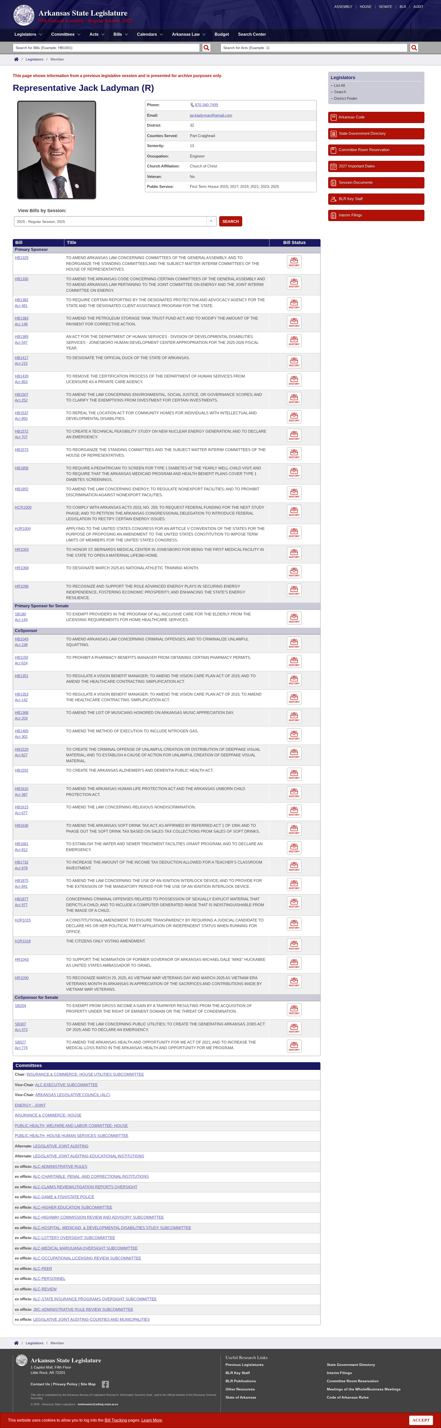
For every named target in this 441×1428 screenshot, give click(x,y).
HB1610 (21, 788)
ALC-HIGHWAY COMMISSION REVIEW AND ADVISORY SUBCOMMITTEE (98, 1217)
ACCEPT (421, 1420)
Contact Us (40, 1384)
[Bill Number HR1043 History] (295, 963)
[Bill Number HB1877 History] (295, 903)
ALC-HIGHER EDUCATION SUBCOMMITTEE (72, 1207)
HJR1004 (23, 528)
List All (339, 85)
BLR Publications (241, 1381)
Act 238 (21, 645)
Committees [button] (63, 34)
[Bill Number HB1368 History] (295, 717)
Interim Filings (339, 1373)
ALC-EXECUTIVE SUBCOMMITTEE (66, 1085)
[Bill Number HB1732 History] (295, 866)
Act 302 (21, 736)
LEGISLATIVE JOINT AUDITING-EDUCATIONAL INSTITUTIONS (88, 1156)
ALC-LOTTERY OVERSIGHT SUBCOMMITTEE (74, 1238)
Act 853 (21, 382)
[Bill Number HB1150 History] (295, 661)
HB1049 (21, 639)
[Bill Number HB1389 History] (295, 340)
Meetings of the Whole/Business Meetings (364, 1389)
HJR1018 (23, 941)
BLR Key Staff (238, 1373)
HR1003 (22, 549)
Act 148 (21, 324)
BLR (403, 7)
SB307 (20, 1024)
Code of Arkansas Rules (348, 1397)
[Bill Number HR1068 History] (295, 572)
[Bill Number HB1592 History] (295, 774)
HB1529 (21, 749)
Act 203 (21, 718)
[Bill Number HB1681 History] (295, 848)
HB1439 (21, 376)
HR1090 (22, 978)
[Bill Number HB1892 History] (295, 493)
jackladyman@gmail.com (211, 115)
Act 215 (21, 363)
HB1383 (21, 318)
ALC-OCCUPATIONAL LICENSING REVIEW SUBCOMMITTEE (87, 1258)
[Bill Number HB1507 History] (295, 398)
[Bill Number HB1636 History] (295, 829)
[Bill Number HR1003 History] (295, 553)
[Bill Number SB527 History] (295, 1046)
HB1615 (21, 807)
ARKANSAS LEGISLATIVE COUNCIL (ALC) (72, 1095)
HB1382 (21, 300)
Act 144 (21, 620)
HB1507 (21, 394)
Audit (418, 7)
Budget (222, 34)
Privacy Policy (65, 1384)
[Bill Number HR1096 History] (295, 590)
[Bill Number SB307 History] (295, 1028)
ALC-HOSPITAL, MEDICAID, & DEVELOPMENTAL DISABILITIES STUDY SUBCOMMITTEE (112, 1228)
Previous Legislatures (245, 1365)
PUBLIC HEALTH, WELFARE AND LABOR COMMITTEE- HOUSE (71, 1125)
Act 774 (21, 1048)
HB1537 (21, 413)
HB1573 (21, 449)
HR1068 (22, 568)
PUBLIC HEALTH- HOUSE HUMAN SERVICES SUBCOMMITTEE (71, 1135)
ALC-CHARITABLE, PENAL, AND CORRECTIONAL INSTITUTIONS (91, 1176)
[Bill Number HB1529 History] (295, 753)
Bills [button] (118, 34)
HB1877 (21, 899)
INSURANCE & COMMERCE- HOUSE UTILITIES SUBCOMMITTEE (85, 1074)
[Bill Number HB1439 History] (295, 380)
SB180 (20, 614)
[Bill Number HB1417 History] (295, 362)
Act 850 (21, 418)
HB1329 (21, 258)
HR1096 (22, 586)
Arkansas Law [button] (186, 34)
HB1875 (21, 880)
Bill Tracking (116, 1420)
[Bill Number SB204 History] (295, 1010)
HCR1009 (23, 507)
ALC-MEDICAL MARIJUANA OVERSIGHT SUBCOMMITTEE (85, 1248)
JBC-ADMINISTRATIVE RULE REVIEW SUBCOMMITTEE (83, 1309)
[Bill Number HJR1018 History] (295, 945)
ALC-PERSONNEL (49, 1278)
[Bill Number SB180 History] (295, 618)
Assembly (343, 7)
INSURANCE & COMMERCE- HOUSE (48, 1115)
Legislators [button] (25, 34)
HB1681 (21, 844)
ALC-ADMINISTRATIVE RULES (60, 1166)
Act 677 (21, 813)
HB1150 (21, 657)
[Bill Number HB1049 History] (295, 643)
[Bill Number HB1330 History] (295, 283)
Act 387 (21, 794)
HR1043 (22, 959)
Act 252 (21, 400)
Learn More (151, 1420)
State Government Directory (351, 1365)
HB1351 (21, 676)
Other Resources (240, 1389)
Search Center (252, 34)
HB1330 (21, 279)
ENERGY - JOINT (30, 1105)
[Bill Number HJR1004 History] (295, 532)
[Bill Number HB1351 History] (295, 680)
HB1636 (21, 825)
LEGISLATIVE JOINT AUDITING (61, 1146)
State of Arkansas (241, 1397)
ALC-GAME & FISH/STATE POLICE (63, 1197)
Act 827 (21, 755)
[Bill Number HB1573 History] (295, 454)
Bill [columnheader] (18, 242)
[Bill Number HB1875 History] (295, 884)
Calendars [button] (147, 34)
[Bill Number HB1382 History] (295, 304)
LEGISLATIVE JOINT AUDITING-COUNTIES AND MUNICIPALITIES (91, 1319)
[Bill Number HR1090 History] (295, 982)
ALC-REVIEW (45, 1289)
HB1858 (21, 468)
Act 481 (21, 306)
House (366, 7)
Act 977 (21, 905)
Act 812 (21, 850)
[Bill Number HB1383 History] (295, 322)
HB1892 (21, 489)
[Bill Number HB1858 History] (295, 472)
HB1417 (21, 358)
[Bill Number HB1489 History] (295, 735)
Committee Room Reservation (353, 1381)
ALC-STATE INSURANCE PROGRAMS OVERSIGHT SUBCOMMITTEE (95, 1299)
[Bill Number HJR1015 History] (295, 924)
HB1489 (21, 731)
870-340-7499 (206, 105)
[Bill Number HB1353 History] (295, 698)
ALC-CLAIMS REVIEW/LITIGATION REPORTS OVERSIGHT (85, 1187)
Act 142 (21, 700)
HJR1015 (23, 920)
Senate (385, 7)
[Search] (206, 47)
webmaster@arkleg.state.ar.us (98, 1404)
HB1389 (21, 336)
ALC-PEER (42, 1268)
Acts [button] (94, 34)
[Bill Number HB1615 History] (295, 811)
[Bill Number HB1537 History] (295, 417)
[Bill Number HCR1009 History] (295, 511)
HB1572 (21, 431)
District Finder (345, 98)
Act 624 (21, 663)
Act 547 (21, 342)
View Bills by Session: (42, 210)
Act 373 (21, 1029)
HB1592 (21, 770)
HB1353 (21, 694)
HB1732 (21, 862)
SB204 (20, 1005)
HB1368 (21, 712)
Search (231, 221)
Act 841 (21, 886)
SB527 (20, 1042)
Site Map (88, 1384)
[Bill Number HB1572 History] (295, 435)
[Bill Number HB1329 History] (295, 262)
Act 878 (21, 868)
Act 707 (21, 437)
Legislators (34, 59)
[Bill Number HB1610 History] (295, 793)
